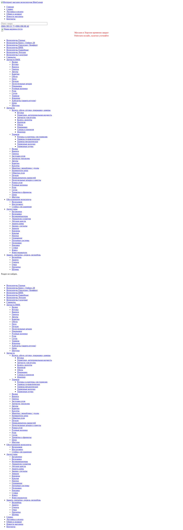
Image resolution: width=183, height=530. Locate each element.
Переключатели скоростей (24, 178)
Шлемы (15, 269)
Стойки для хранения (21, 207)
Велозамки (17, 214)
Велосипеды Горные (15, 40)
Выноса (15, 67)
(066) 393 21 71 (8, 26)
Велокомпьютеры (20, 216)
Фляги (15, 250)
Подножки (17, 243)
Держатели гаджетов (21, 219)
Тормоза (15, 96)
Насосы (15, 235)
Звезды (15, 71)
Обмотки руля (18, 173)
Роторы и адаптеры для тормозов (32, 137)
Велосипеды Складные (17, 55)
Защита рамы (18, 223)
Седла (14, 93)
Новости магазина (14, 16)
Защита (15, 260)
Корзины (16, 231)
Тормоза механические (27, 141)
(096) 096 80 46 (22, 26)
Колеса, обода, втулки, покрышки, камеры (31, 110)
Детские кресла (19, 221)
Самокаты (11, 57)
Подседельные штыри (22, 84)
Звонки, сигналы (19, 226)
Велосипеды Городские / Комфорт (22, 45)
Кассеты (15, 166)
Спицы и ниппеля (25, 129)
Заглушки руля (18, 156)
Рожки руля (17, 182)
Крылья (15, 233)
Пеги (14, 79)
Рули (14, 91)
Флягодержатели (19, 252)
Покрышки (17, 86)
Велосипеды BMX (14, 47)
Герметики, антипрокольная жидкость (34, 115)
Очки (14, 264)
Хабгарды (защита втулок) (24, 100)
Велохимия (17, 202)
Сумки (15, 248)
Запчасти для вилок (21, 158)
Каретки (15, 74)
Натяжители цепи (20, 170)
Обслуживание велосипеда (18, 199)
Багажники (17, 211)
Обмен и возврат (14, 14)
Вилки (15, 62)
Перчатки (16, 267)
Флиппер (16, 98)
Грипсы (15, 69)
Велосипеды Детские (16, 52)
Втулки (15, 64)
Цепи (14, 103)
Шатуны (16, 105)
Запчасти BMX (13, 59)
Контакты (10, 19)
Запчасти (10, 108)
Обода (15, 76)
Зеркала (15, 228)
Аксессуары (11, 209)
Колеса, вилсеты (24, 120)
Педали (15, 81)
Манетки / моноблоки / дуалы (25, 168)
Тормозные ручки (25, 146)
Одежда (15, 262)
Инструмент (17, 204)
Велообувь (16, 257)
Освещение (17, 238)
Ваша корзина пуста (13, 29)
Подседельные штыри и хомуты (26, 180)
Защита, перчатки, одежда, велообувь (23, 255)
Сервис (9, 9)
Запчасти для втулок (26, 117)
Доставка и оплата (14, 11)
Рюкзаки (16, 245)
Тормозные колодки (26, 144)
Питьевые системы (20, 240)
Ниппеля (21, 122)
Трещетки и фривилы (21, 192)
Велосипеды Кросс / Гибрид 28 (20, 43)
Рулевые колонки (20, 88)
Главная (10, 7)
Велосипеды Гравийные (17, 50)
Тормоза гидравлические (28, 139)
